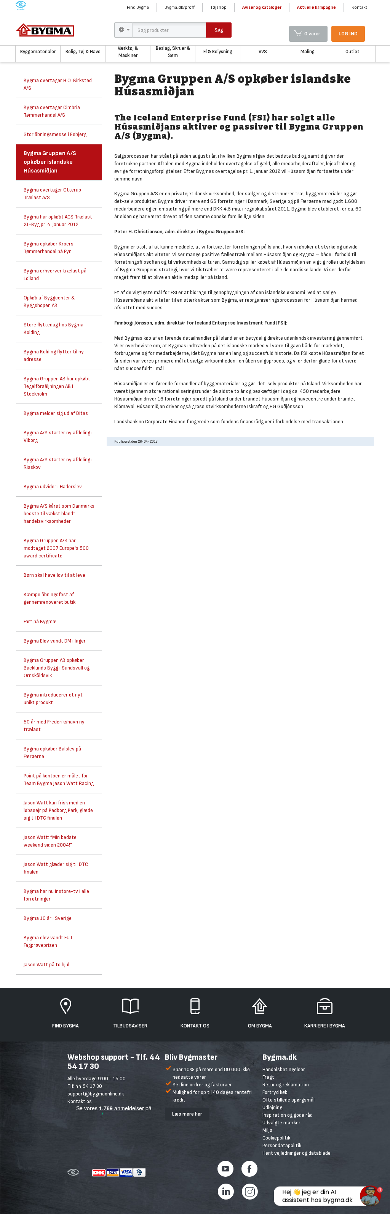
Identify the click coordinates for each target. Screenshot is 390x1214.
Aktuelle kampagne (316, 7)
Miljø (267, 1130)
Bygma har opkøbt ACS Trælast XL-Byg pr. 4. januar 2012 (58, 221)
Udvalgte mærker (281, 1122)
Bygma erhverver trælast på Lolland (55, 274)
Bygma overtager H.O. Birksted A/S (58, 84)
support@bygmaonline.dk (95, 1094)
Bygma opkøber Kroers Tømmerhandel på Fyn (49, 248)
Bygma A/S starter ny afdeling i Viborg (58, 436)
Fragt (268, 1077)
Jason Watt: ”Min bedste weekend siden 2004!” (50, 841)
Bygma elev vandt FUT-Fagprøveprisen (49, 941)
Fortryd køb (275, 1092)
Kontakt (359, 7)
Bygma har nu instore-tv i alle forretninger (56, 895)
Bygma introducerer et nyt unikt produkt (53, 699)
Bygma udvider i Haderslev (53, 486)
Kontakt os (79, 1101)
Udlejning (272, 1107)
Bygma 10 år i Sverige (48, 918)
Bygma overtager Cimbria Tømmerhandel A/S (52, 111)
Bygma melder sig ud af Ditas (56, 413)
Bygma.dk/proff (180, 7)
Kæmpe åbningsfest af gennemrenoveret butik (49, 598)
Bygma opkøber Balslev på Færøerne (52, 752)
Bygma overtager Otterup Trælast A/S (52, 194)
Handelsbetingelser (283, 1069)
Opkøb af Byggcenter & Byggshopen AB (49, 301)
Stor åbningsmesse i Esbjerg (55, 134)
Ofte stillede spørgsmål (288, 1100)
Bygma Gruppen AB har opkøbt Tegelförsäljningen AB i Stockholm (57, 386)
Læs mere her (187, 1114)
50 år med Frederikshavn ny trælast (54, 726)
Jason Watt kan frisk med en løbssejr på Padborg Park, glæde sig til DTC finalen (58, 810)
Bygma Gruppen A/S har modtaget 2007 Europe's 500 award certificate (56, 548)
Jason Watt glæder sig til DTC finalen (56, 868)
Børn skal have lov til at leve (54, 575)
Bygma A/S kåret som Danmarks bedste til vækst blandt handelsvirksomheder (59, 513)
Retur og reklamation (285, 1084)
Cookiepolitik (276, 1138)
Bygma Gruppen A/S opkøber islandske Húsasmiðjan (50, 162)
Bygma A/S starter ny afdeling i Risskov (58, 463)
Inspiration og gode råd (287, 1115)
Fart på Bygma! (40, 621)
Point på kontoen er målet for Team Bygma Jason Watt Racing (59, 779)
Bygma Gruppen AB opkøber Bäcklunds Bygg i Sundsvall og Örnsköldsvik (57, 668)
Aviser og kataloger (261, 7)
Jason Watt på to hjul (46, 964)
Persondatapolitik (281, 1145)
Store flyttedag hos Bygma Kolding (53, 328)
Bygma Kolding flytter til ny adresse (54, 355)
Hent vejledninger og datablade (296, 1153)
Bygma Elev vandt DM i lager (55, 641)
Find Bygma (138, 7)
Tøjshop (218, 7)
